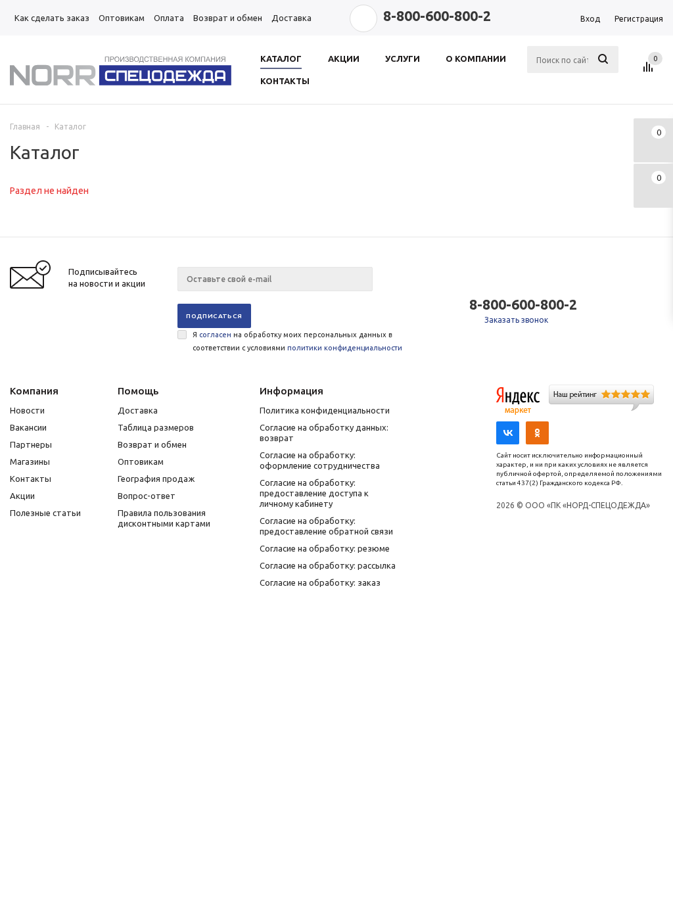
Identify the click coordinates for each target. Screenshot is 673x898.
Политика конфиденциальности (325, 410)
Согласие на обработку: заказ (320, 582)
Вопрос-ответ (146, 495)
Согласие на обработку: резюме (325, 548)
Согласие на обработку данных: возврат (324, 432)
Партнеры (31, 444)
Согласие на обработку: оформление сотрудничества (320, 460)
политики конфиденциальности (344, 348)
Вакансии (28, 427)
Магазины (30, 461)
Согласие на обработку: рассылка (328, 565)
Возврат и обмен (152, 444)
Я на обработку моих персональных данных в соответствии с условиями (297, 341)
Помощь (138, 390)
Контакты (30, 478)
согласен (215, 335)
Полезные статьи (45, 512)
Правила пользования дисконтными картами (164, 518)
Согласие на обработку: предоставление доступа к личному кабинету (314, 493)
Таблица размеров (156, 427)
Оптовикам (141, 461)
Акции (22, 495)
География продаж (156, 478)
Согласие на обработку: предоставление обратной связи (326, 526)
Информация (291, 390)
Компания (34, 390)
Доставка (138, 410)
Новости (27, 410)
